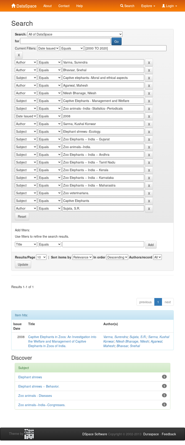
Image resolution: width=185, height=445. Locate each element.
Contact (63, 5)
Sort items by (61, 257)
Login (170, 5)
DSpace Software (94, 434)
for (17, 41)
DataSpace (26, 5)
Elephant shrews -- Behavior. (38, 386)
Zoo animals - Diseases (35, 395)
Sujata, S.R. (138, 336)
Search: (21, 34)
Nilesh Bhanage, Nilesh (132, 341)
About (47, 5)
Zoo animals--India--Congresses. (41, 404)
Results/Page (25, 257)
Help (79, 5)
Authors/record (140, 257)
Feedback (169, 434)
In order (99, 257)
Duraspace (151, 434)
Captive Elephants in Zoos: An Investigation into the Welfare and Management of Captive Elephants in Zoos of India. (62, 341)
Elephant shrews (30, 377)
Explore (147, 5)
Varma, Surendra (115, 336)
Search (128, 5)
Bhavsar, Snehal (128, 345)
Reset (22, 216)
